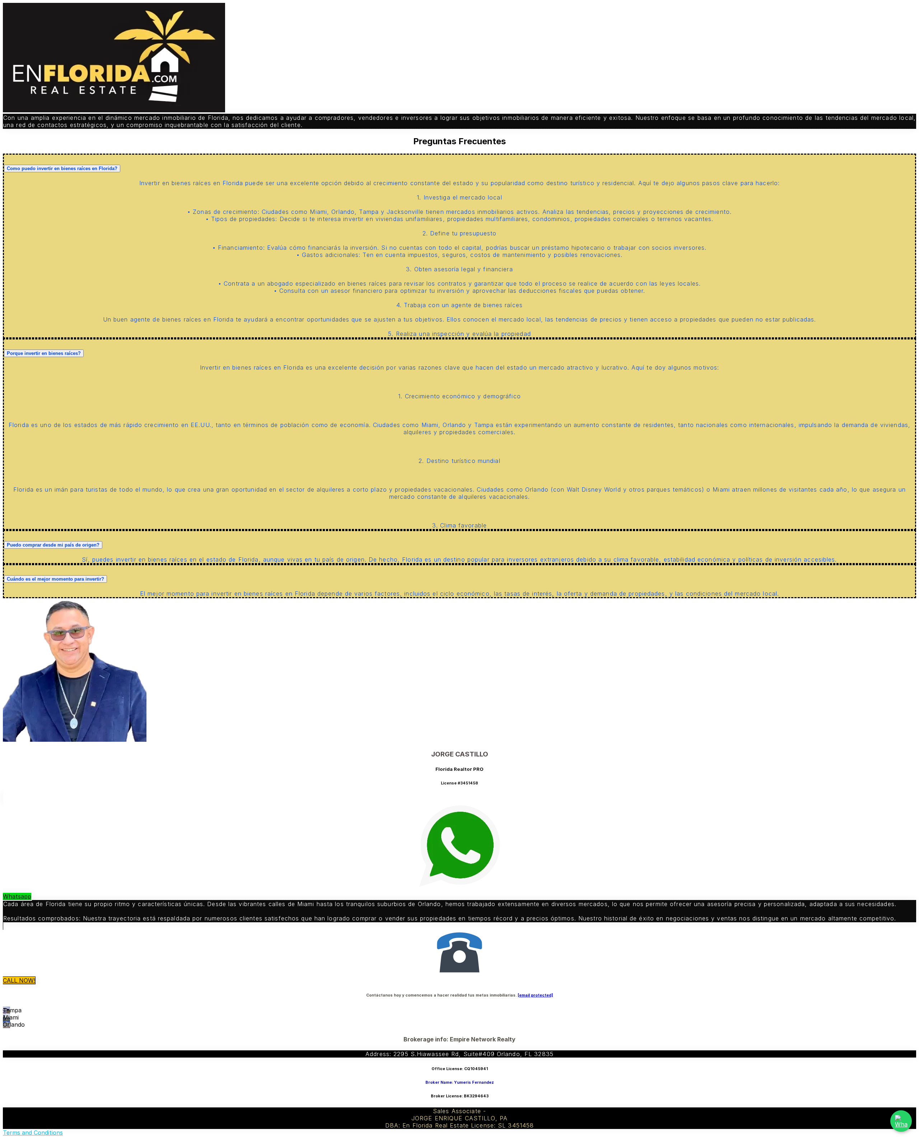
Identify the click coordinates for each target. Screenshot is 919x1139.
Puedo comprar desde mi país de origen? (53, 545)
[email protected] (535, 995)
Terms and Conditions (33, 1132)
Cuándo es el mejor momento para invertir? (55, 579)
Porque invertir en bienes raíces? (44, 353)
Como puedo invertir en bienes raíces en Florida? (62, 168)
